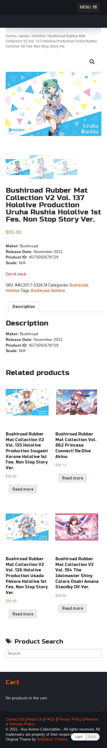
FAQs (50, 719)
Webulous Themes (52, 739)
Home (11, 36)
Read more (23, 489)
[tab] (23, 307)
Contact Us (15, 719)
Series (24, 36)
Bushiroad (79, 285)
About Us (35, 719)
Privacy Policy (70, 719)
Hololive (38, 36)
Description (24, 306)
